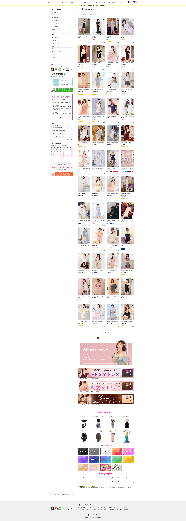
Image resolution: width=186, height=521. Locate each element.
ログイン (88, 507)
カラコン (114, 2)
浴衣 (105, 2)
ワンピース (54, 29)
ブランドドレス (55, 26)
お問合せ (110, 507)
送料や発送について (83, 509)
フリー (126, 481)
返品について (117, 507)
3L (98, 481)
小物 (120, 2)
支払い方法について (126, 507)
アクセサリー (55, 57)
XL (83, 481)
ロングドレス (55, 17)
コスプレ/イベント (56, 43)
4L (112, 481)
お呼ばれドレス (55, 32)
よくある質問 (93, 509)
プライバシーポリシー (103, 509)
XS (83, 477)
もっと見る (69, 139)
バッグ (53, 54)
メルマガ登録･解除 (101, 507)
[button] (61, 117)
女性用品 (54, 40)
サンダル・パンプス (87, 2)
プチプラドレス (55, 20)
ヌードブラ (78, 2)
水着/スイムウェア (56, 46)
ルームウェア (55, 37)
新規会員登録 (81, 507)
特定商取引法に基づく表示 (116, 509)
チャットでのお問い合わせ (87, 504)
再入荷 (67, 2)
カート (93, 507)
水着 (109, 2)
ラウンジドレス (55, 23)
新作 (63, 2)
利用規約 (126, 509)
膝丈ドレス (54, 15)
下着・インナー (98, 2)
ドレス (71, 2)
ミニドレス (54, 12)
